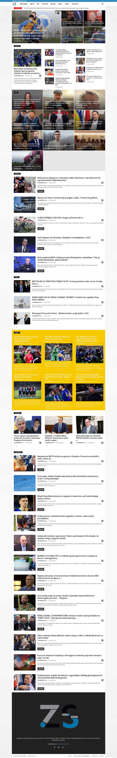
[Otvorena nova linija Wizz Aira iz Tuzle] (27, 161)
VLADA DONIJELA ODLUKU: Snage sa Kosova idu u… (60, 217)
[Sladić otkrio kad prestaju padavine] (58, 140)
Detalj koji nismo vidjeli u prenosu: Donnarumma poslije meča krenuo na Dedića (72, 40)
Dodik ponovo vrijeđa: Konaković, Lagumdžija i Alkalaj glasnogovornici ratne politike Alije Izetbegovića (69, 676)
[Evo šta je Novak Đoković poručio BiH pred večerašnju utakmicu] (58, 120)
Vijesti (32, 4)
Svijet (60, 4)
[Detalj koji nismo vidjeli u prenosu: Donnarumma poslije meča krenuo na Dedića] (72, 35)
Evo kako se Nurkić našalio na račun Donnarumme (57, 337)
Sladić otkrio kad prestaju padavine (57, 146)
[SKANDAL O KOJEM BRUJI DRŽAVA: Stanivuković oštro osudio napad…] (58, 425)
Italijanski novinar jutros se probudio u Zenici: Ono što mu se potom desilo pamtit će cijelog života (58, 103)
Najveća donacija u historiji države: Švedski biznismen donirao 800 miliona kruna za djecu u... (67, 577)
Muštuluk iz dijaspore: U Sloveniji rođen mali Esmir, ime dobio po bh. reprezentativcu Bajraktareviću (69, 179)
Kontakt (75, 4)
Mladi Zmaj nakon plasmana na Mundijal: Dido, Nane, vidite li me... (58, 376)
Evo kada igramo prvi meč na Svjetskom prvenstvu (26, 375)
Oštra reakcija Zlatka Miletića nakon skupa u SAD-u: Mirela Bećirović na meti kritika (70, 636)
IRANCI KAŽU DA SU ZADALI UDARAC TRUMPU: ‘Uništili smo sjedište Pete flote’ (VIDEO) (65, 298)
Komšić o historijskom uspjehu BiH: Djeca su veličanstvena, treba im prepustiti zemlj (88, 103)
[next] (102, 8)
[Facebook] (54, 747)
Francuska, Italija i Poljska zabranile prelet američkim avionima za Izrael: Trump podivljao (67, 477)
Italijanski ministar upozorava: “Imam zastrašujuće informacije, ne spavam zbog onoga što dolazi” (68, 537)
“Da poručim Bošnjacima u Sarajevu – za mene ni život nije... (94, 77)
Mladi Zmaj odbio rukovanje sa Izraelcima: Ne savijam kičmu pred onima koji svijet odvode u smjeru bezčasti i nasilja (30, 34)
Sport (67, 4)
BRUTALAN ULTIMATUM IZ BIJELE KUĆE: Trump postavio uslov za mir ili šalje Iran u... (67, 282)
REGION (17, 173)
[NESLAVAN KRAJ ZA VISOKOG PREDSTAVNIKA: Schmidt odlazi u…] (89, 425)
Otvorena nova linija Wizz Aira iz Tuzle (27, 166)
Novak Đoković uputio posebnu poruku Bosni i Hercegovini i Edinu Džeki (62, 71)
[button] (102, 4)
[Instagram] (59, 747)
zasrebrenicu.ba (32, 756)
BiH (38, 4)
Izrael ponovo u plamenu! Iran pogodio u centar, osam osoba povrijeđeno (65, 517)
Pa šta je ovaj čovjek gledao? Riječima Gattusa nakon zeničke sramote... (89, 376)
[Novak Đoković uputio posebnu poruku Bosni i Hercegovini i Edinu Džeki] (49, 72)
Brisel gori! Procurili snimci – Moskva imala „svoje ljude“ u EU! (60, 313)
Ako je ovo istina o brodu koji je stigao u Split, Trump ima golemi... (68, 197)
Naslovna (23, 4)
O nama (70, 756)
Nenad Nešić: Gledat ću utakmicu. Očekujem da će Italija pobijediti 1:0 (26, 125)
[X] (63, 747)
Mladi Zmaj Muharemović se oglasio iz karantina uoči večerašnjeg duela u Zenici (67, 497)
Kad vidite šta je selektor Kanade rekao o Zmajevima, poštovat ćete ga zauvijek (94, 23)
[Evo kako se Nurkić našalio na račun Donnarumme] (58, 352)
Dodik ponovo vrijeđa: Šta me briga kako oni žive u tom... (94, 68)
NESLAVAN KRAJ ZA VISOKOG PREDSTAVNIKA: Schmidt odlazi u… (89, 438)
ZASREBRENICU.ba (18, 41)
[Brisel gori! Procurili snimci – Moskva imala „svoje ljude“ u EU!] (22, 318)
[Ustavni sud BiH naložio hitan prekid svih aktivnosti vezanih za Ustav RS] (89, 140)
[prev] (100, 8)
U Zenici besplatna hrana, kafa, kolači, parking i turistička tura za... (62, 62)
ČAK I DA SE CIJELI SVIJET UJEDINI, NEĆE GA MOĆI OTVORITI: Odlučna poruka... (72, 23)
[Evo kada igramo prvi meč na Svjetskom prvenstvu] (27, 390)
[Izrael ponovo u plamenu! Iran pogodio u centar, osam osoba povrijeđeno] (25, 523)
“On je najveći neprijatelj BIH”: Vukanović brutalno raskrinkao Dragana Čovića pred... (27, 438)
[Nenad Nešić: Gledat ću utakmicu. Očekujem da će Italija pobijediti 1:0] (27, 120)
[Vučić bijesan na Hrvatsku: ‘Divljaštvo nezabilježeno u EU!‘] (25, 244)
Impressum (95, 756)
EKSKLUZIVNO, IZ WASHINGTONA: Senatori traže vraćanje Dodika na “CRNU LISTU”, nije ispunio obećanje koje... (68, 616)
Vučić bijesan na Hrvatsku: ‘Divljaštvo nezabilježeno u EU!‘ (63, 237)
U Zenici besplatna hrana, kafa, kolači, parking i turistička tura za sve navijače (44, 8)
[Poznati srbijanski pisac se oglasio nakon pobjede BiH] (80, 52)
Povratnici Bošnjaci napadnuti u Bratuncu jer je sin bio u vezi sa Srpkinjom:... (93, 40)
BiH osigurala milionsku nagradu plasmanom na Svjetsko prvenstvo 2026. (86, 338)
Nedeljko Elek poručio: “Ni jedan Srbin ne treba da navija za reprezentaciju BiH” (89, 124)
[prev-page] (100, 169)
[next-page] (102, 169)
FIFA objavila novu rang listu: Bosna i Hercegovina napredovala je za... (26, 338)
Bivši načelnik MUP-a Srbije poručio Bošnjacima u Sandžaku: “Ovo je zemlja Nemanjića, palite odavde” (68, 258)
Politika (45, 4)
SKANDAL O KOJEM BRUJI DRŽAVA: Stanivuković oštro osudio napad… (57, 438)
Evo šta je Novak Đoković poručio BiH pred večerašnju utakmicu (58, 125)
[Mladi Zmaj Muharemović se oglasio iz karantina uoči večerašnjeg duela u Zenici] (25, 503)
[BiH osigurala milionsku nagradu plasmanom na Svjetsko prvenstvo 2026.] (89, 354)
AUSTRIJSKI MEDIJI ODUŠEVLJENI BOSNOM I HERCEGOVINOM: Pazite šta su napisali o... (63, 52)
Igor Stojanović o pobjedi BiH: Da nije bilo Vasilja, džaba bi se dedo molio (27, 145)
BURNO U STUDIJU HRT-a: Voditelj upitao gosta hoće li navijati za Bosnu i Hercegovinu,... (67, 557)
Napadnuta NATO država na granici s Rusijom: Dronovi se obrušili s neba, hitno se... (68, 457)
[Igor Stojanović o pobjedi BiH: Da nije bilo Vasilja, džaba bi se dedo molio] (27, 140)
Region (53, 4)
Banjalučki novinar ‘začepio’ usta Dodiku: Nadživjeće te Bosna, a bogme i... (94, 60)
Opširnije (40, 191)
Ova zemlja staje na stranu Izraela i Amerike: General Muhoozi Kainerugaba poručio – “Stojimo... (66, 596)
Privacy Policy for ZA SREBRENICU (82, 756)
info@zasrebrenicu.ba (63, 744)
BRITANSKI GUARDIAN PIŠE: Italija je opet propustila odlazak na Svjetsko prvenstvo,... (27, 71)
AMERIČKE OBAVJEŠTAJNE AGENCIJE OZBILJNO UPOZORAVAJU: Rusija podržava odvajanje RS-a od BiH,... (63, 81)
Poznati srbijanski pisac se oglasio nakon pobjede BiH (94, 50)
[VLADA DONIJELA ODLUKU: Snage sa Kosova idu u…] (25, 224)
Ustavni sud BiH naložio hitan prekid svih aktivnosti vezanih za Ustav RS (88, 145)
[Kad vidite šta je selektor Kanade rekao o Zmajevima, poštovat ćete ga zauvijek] (94, 18)
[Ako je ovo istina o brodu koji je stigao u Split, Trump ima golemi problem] (25, 205)
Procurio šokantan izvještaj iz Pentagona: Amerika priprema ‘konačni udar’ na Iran (69, 656)
